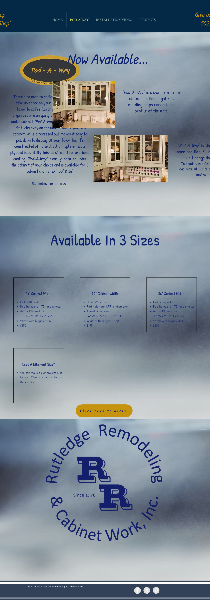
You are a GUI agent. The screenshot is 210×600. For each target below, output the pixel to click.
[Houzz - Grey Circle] (146, 590)
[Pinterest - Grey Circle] (156, 590)
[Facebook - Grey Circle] (137, 590)
